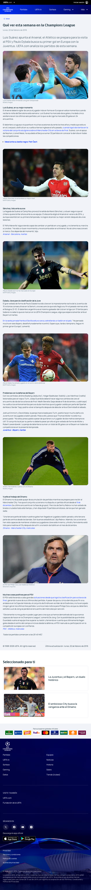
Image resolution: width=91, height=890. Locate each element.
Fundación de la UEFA (12, 802)
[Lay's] (27, 733)
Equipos (49, 754)
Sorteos (6, 764)
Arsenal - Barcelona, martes (15, 234)
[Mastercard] (45, 733)
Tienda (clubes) (53, 774)
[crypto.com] (55, 733)
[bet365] (64, 733)
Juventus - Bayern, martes (14, 430)
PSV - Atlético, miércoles (13, 629)
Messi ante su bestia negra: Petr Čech (21, 141)
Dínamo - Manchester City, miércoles (19, 528)
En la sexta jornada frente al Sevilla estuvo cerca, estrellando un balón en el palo (37, 320)
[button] (68, 9)
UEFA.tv (6, 759)
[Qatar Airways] (82, 733)
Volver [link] (8, 19)
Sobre (49, 769)
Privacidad (7, 850)
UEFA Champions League (8, 9)
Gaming (6, 769)
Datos (5, 774)
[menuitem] (24, 9)
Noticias (50, 759)
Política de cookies (10, 858)
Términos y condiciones (11, 854)
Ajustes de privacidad (11, 862)
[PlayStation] (18, 733)
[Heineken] (9, 733)
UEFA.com (7, 798)
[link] (23, 9)
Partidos (6, 754)
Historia (49, 764)
